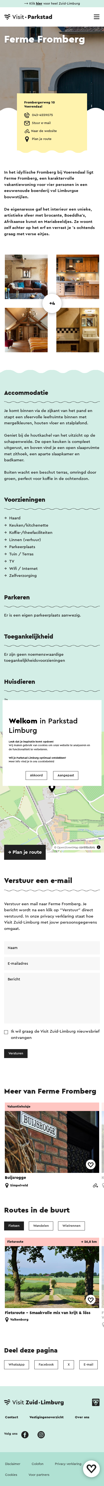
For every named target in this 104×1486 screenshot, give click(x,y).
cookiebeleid (46, 761)
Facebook (46, 1364)
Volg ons (10, 1433)
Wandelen (41, 1226)
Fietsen (14, 1226)
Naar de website (44, 131)
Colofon (38, 1464)
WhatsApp (16, 1364)
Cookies (11, 1475)
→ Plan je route (25, 852)
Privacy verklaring (68, 1464)
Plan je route (42, 139)
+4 (52, 303)
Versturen (15, 1053)
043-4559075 (42, 115)
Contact (11, 1417)
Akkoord (36, 775)
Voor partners (39, 1475)
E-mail (88, 1364)
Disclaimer (12, 1464)
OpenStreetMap (68, 847)
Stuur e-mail (41, 123)
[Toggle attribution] (99, 847)
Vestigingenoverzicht (47, 1417)
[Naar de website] (95, 1185)
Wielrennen (71, 1226)
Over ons (82, 1417)
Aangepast (66, 775)
